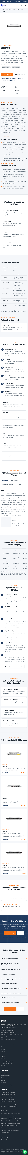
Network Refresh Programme (8, 1092)
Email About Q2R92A (6, 78)
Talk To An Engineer (20, 74)
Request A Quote (7, 74)
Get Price (23, 772)
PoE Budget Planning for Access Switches (11, 1118)
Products (8, 9)
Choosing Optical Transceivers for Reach (10, 1120)
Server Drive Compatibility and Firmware (10, 1127)
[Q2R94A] (14, 852)
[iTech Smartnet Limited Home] (3, 5)
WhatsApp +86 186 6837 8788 (8, 1032)
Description (5, 480)
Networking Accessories (7, 1061)
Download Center (5, 1132)
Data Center (4, 1073)
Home (2, 9)
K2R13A (4, 766)
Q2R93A (4, 831)
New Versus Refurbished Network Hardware (11, 1113)
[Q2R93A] (14, 818)
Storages (13, 9)
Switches (3, 1049)
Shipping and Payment (8, 484)
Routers (3, 1046)
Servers (3, 1056)
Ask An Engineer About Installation (14, 666)
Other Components (5, 1065)
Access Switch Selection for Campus (9, 1125)
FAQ (2, 1142)
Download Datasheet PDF (17, 78)
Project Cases (4, 1135)
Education (3, 1080)
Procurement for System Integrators (9, 1106)
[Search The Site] (21, 5)
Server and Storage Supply (7, 1099)
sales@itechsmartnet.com (7, 1030)
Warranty (19, 484)
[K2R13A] (14, 753)
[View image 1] (3, 39)
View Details (5, 772)
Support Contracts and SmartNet (9, 1101)
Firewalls (3, 1051)
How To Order (4, 1137)
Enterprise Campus (5, 1075)
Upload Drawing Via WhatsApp (8, 80)
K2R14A (4, 799)
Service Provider (5, 1077)
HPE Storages (20, 9)
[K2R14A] (14, 785)
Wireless (3, 1054)
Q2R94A (4, 865)
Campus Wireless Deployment (8, 1094)
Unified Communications (7, 1063)
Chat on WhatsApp (10, 933)
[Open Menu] (25, 5)
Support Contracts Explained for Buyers (10, 1123)
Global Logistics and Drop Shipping (9, 1104)
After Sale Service (5, 1139)
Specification (14, 480)
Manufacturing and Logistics (7, 1085)
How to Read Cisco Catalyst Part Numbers (11, 1116)
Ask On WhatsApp (9, 1009)
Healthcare (3, 1082)
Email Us (21, 933)
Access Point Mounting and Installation (10, 1130)
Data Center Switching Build (7, 1097)
